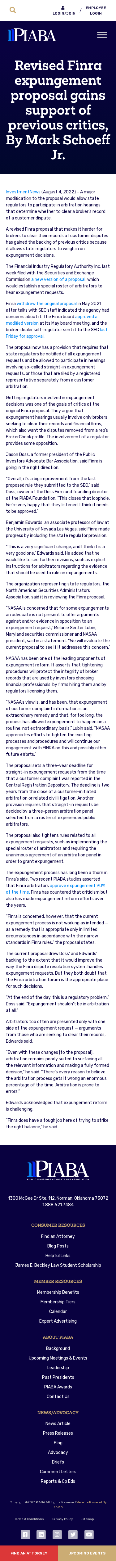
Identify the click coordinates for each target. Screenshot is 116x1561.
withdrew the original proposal (47, 303)
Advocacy (58, 1452)
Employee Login (96, 11)
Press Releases (58, 1433)
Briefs (58, 1462)
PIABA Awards (58, 1387)
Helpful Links (58, 1255)
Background (58, 1348)
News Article (58, 1423)
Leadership (58, 1367)
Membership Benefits (58, 1292)
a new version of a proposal (58, 279)
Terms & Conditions (29, 1519)
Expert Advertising (58, 1321)
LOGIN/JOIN (64, 13)
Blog (58, 1443)
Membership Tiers (58, 1302)
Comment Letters (58, 1471)
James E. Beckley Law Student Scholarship (58, 1265)
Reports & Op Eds (58, 1481)
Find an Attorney (58, 1236)
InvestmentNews (23, 192)
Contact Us (58, 1396)
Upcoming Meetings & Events (58, 1358)
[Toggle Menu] (102, 35)
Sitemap (87, 1519)
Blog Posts (58, 1246)
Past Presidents (58, 1377)
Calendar (58, 1311)
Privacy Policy (62, 1519)
